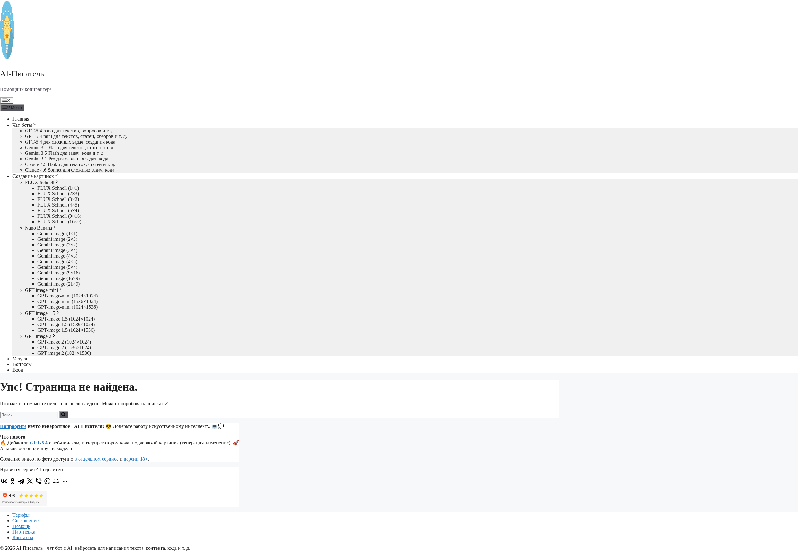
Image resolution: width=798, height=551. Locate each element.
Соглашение (25, 520)
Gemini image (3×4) (57, 250)
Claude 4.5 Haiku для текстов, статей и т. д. (70, 164)
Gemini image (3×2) (57, 244)
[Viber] (38, 481)
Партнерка (23, 531)
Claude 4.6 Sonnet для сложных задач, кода (69, 170)
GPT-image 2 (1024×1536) (64, 353)
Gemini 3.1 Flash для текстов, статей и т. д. (69, 147)
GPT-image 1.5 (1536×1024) (66, 324)
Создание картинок (33, 176)
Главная (20, 118)
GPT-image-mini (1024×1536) (67, 307)
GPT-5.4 (39, 442)
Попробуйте (13, 426)
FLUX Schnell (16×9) (59, 221)
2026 (10, 548)
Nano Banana (38, 227)
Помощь (21, 526)
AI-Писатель (22, 73)
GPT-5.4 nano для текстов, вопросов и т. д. (70, 130)
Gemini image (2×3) (57, 239)
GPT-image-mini (41, 290)
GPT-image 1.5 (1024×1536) (66, 330)
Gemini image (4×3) (57, 256)
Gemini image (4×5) (57, 261)
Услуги (19, 358)
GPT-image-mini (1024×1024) (67, 295)
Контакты (22, 537)
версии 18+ (136, 459)
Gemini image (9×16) (58, 272)
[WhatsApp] (47, 481)
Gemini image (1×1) (57, 233)
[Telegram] (21, 481)
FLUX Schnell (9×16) (59, 216)
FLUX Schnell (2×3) (58, 193)
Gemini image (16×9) (58, 278)
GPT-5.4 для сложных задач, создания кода (70, 142)
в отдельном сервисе (96, 459)
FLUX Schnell (39, 182)
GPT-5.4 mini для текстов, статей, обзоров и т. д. (76, 136)
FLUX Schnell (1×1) (58, 188)
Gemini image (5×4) (57, 267)
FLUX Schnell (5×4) (58, 210)
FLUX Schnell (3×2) (58, 199)
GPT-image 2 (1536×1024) (64, 347)
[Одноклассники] (12, 481)
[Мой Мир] (56, 481)
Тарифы (21, 515)
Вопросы (22, 364)
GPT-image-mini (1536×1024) (67, 301)
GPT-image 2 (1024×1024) (64, 341)
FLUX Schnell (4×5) (58, 204)
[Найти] (63, 414)
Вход (17, 370)
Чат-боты (22, 125)
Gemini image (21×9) (58, 284)
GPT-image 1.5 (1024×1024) (66, 318)
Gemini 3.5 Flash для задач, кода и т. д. (65, 153)
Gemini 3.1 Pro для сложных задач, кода (66, 158)
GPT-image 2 (38, 336)
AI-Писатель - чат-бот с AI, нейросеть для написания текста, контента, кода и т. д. (103, 548)
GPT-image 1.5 (40, 313)
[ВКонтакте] (3, 481)
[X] (30, 481)
